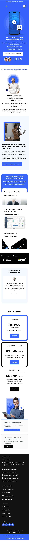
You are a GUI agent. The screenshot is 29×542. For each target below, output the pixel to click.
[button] (24, 6)
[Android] (18, 3)
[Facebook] (10, 3)
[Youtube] (12, 3)
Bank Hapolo (8, 446)
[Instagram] (14, 3)
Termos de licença (19, 538)
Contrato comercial (10, 538)
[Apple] (16, 3)
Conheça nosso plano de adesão (12, 429)
